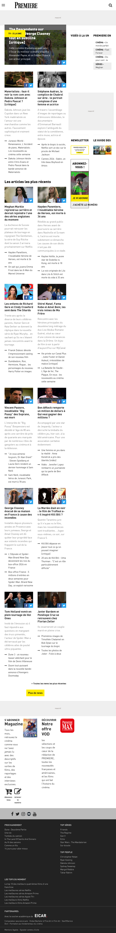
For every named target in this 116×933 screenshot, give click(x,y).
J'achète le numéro (81, 204)
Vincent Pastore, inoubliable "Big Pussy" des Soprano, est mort (17, 412)
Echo (62, 839)
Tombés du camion (13, 836)
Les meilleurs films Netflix (17, 899)
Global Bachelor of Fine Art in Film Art (44, 921)
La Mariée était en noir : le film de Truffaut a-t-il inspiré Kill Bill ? (51, 511)
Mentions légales (11, 930)
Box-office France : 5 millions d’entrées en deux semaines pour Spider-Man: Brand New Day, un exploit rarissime (20, 578)
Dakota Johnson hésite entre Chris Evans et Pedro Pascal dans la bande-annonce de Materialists (19, 165)
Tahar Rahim (66, 872)
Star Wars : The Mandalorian (73, 842)
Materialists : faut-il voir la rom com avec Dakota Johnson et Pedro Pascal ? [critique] (17, 98)
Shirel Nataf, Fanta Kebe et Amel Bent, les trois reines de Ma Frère (52, 308)
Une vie (8, 832)
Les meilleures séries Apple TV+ (19, 896)
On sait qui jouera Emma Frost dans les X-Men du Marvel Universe (20, 270)
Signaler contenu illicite (29, 930)
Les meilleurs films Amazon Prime (20, 903)
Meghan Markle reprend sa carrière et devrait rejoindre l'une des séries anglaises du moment (18, 213)
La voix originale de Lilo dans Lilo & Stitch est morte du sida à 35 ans (53, 274)
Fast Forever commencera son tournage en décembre (102, 51)
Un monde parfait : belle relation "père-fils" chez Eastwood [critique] (102, 44)
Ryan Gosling (66, 860)
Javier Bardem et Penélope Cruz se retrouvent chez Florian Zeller (48, 616)
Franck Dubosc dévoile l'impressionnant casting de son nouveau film (20, 353)
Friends (64, 829)
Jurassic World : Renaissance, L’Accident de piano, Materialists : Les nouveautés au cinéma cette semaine (20, 147)
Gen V (63, 836)
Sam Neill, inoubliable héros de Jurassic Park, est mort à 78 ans (20, 478)
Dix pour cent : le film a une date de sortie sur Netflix (102, 59)
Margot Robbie (67, 869)
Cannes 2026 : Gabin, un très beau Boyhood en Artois (53, 162)
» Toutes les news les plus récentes (48, 683)
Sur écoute (65, 845)
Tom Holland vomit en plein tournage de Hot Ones (18, 615)
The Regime (65, 832)
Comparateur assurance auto (16, 921)
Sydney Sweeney (67, 866)
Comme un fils (11, 845)
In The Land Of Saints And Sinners (20, 839)
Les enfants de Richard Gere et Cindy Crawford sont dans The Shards (19, 307)
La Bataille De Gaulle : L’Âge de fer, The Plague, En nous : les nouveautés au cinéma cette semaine (52, 374)
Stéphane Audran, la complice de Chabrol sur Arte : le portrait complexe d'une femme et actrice (50, 98)
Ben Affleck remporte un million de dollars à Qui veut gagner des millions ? (51, 412)
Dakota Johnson (67, 863)
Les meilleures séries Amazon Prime (22, 893)
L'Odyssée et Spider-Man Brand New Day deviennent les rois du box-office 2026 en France (19, 561)
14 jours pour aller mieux (16, 848)
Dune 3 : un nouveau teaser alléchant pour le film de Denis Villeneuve (20, 658)
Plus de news (35, 692)
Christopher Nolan (68, 856)
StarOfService (67, 921)
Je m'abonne (80, 198)
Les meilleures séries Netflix (18, 890)
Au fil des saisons (13, 842)
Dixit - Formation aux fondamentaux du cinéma (23, 924)
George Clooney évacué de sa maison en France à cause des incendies (18, 512)
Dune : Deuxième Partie (15, 829)
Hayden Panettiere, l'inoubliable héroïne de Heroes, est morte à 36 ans (52, 211)
